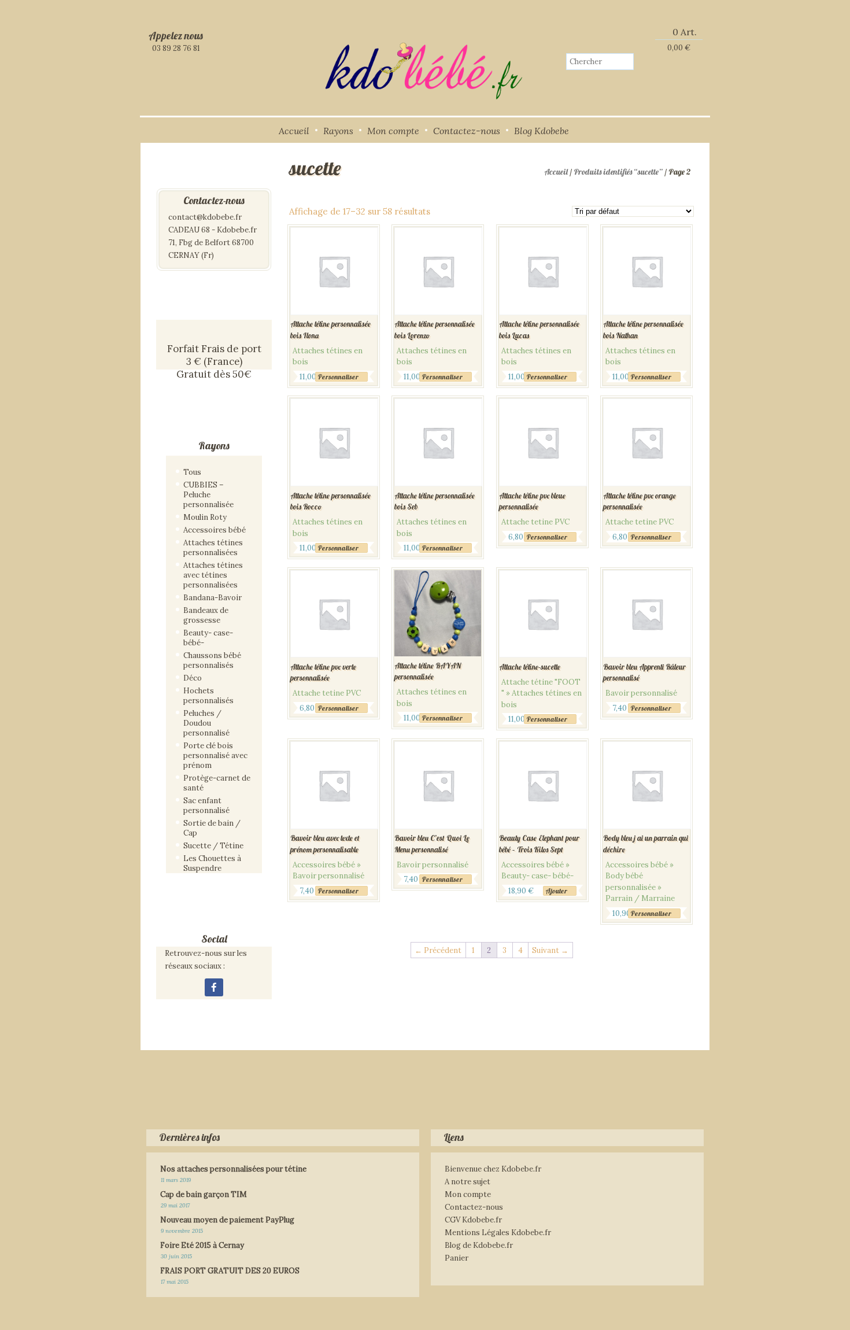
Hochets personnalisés (208, 695)
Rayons (338, 130)
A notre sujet (467, 1182)
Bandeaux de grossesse (205, 615)
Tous (192, 472)
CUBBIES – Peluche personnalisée (208, 494)
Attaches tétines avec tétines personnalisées (213, 575)
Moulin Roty (205, 517)
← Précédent (438, 950)
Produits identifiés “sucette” (618, 172)
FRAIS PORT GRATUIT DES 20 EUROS (230, 1271)
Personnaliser (338, 376)
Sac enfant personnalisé (206, 805)
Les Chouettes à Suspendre (212, 863)
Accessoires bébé (214, 530)
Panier (456, 1258)
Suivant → (550, 950)
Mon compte (393, 130)
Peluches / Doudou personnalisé (206, 723)
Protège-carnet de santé (216, 783)
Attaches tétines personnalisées (213, 547)
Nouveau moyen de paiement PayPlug (227, 1220)
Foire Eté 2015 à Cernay (202, 1245)
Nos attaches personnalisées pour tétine (233, 1169)
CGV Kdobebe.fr (473, 1220)
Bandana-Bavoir (212, 598)
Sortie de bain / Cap (212, 828)
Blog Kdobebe (541, 130)
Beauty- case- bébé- (208, 638)
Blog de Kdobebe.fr (479, 1245)
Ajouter (556, 890)
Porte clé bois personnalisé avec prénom (215, 755)
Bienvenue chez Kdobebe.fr (493, 1169)
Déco (192, 678)
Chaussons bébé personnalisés (212, 660)
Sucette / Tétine (213, 846)
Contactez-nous (466, 130)
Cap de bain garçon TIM (203, 1194)
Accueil (294, 130)
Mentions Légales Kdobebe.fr (498, 1232)
